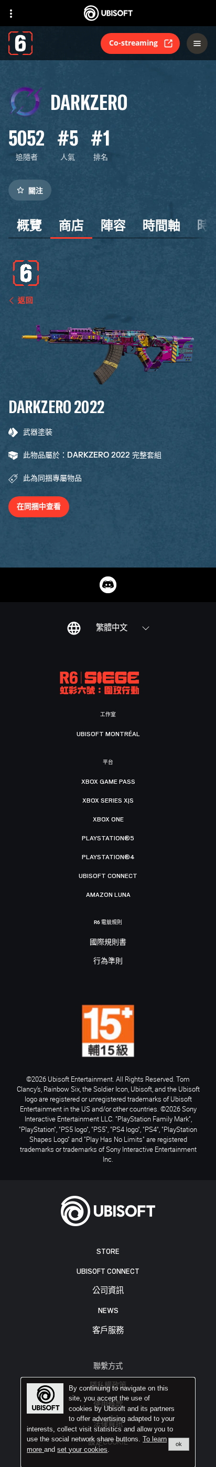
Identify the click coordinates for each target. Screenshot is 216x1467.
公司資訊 (108, 1291)
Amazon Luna (108, 894)
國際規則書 (108, 942)
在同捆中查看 (39, 506)
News (108, 1311)
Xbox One (108, 819)
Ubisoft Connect (108, 1271)
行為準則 (108, 961)
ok (179, 1444)
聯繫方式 (108, 1366)
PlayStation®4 (108, 857)
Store (108, 1251)
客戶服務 (108, 1331)
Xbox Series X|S (108, 800)
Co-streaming (133, 43)
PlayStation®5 (108, 838)
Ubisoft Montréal (108, 734)
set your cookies (82, 1449)
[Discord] (108, 584)
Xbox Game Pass (108, 781)
